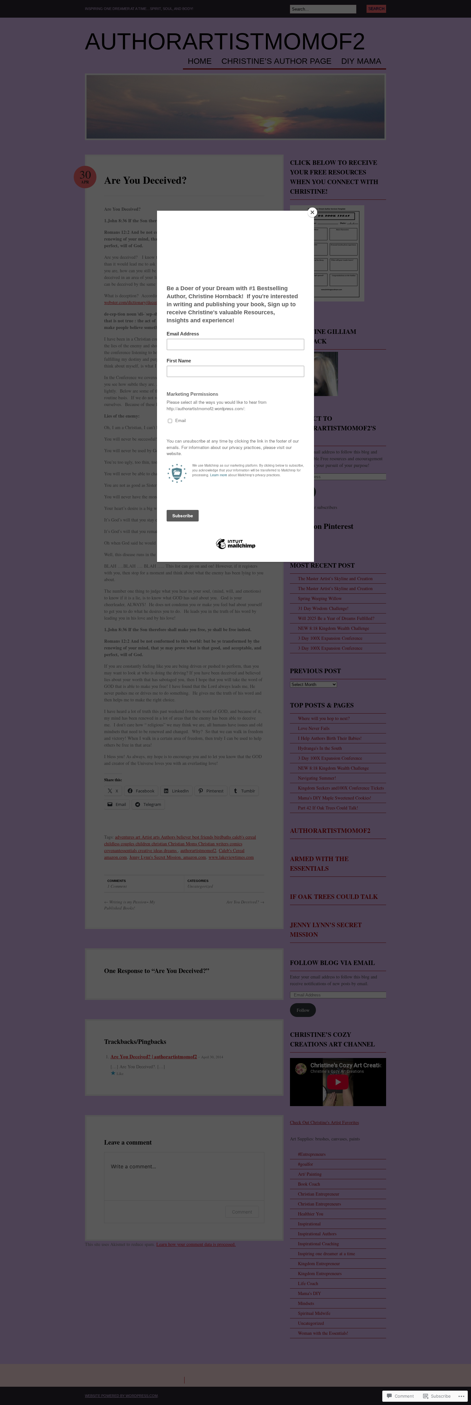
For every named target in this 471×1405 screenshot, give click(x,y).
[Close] (312, 212)
